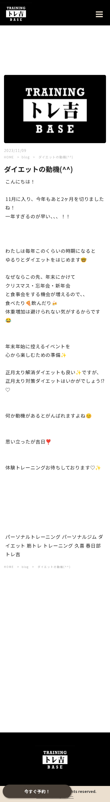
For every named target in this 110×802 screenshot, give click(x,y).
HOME (9, 157)
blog (26, 157)
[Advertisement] (55, 637)
